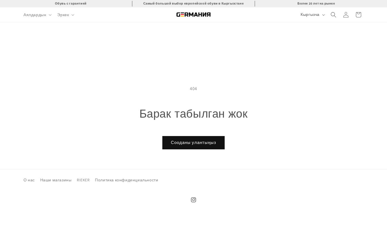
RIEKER (83, 180)
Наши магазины (56, 180)
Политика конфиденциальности (126, 180)
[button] (37, 15)
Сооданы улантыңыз (193, 142)
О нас (29, 180)
